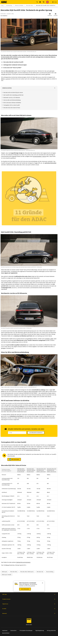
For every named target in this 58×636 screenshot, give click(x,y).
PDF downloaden (16, 460)
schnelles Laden (49, 338)
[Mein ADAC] (40, 2)
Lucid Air (8, 79)
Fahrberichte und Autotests (23, 562)
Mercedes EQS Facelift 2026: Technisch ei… (46, 5)
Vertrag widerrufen (51, 630)
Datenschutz (13, 630)
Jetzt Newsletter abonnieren (35, 432)
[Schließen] (42, 583)
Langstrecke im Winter (31, 450)
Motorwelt (4, 613)
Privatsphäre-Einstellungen (26, 630)
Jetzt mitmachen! (25, 589)
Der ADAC (4, 608)
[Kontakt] (43, 2)
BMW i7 (3, 79)
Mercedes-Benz (29, 5)
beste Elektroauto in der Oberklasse (27, 448)
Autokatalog (9, 5)
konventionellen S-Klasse (39, 156)
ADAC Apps (4, 594)
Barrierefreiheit (5, 633)
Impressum (4, 630)
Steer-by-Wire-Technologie (31, 391)
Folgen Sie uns (5, 603)
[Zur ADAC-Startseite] (4, 2)
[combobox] (27, 2)
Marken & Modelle (19, 5)
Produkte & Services (6, 599)
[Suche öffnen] (37, 2)
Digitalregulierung (39, 630)
